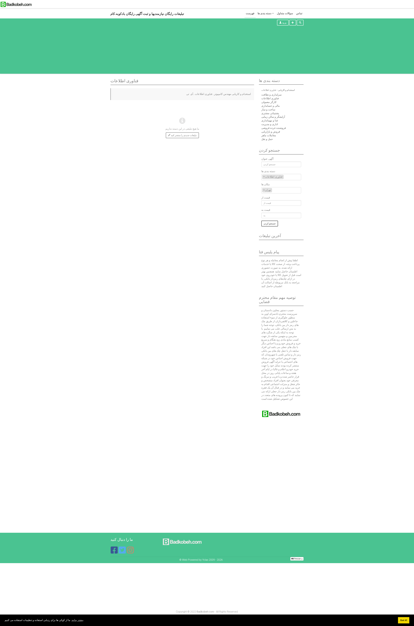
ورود (284, 22)
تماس (299, 13)
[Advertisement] (207, 51)
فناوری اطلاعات (270, 98)
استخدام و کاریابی (286, 90)
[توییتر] (123, 552)
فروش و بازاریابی (270, 131)
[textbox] (285, 177)
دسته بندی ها (265, 13)
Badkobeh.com (205, 611)
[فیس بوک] (114, 552)
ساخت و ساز (268, 109)
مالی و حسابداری (270, 105)
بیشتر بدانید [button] (77, 620)
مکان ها (265, 184)
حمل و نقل (267, 139)
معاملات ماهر (268, 135)
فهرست (250, 13)
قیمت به (265, 209)
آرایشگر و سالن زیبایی (273, 116)
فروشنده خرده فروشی (273, 127)
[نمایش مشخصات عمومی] (130, 552)
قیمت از (265, 197)
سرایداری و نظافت (271, 94)
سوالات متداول (285, 13)
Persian (297, 559)
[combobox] (281, 177)
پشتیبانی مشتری (270, 113)
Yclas (205, 559)
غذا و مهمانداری (269, 120)
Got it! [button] (403, 620)
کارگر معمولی (269, 102)
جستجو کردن (270, 223)
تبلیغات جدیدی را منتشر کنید (183, 135)
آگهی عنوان (267, 158)
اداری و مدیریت (269, 124)
